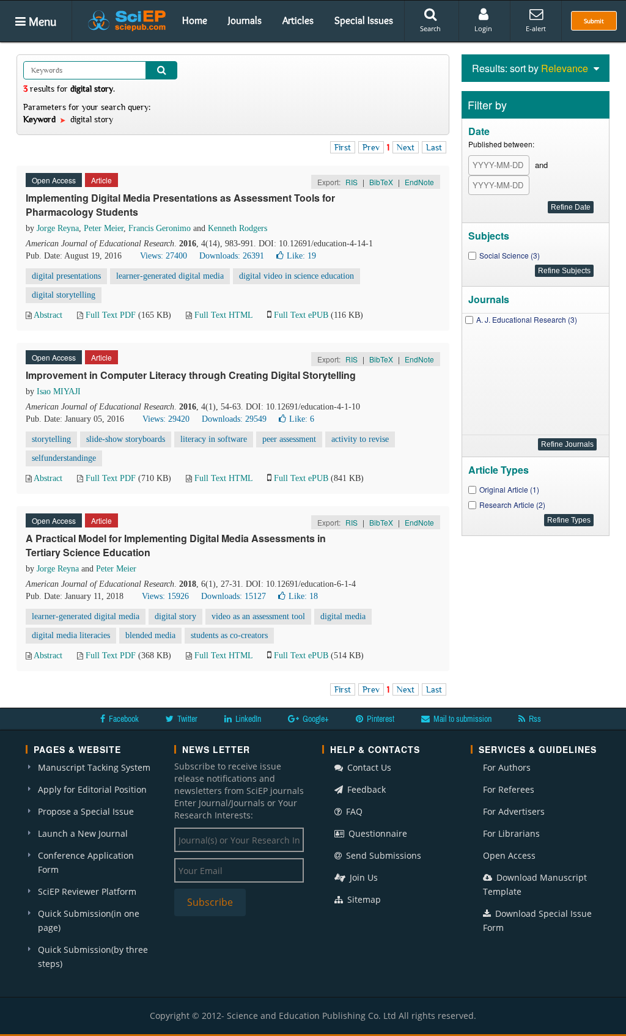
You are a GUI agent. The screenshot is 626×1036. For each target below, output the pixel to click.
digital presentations (66, 276)
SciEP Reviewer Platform (87, 891)
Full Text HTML (223, 315)
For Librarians (511, 833)
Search (430, 28)
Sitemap (363, 899)
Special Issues (363, 20)
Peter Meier (103, 228)
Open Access (509, 855)
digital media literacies (71, 635)
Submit (594, 21)
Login (483, 28)
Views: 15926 (165, 596)
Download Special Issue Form (537, 920)
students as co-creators (229, 635)
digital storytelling (63, 294)
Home (194, 20)
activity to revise (360, 439)
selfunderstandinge (64, 458)
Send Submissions (382, 855)
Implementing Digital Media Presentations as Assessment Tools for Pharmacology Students (180, 205)
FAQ (353, 811)
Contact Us (368, 767)
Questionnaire (376, 833)
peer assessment (289, 439)
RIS (351, 182)
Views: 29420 (166, 419)
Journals (245, 20)
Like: (301, 255)
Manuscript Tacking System (94, 767)
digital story (175, 616)
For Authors (507, 767)
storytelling (51, 439)
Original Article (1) (509, 489)
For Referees (508, 789)
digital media (343, 616)
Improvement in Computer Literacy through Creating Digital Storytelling (191, 375)
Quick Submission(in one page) (88, 920)
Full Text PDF (111, 315)
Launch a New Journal (83, 833)
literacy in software (213, 439)
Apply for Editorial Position (92, 789)
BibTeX (381, 182)
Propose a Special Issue (86, 811)
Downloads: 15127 (233, 596)
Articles (298, 20)
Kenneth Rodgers (237, 228)
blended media (150, 635)
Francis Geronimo (159, 228)
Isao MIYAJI (59, 391)
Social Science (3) (509, 255)
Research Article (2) (512, 504)
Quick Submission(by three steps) (93, 956)
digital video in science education (296, 276)
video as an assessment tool (258, 616)
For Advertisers (514, 811)
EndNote (419, 182)
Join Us (362, 877)
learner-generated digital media (170, 276)
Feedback (365, 789)
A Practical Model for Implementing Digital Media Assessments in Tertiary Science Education (176, 545)
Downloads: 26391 (231, 255)
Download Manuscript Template (535, 884)
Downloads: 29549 (234, 419)
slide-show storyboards (125, 439)
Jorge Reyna (58, 228)
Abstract (48, 315)
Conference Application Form (86, 862)
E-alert (536, 28)
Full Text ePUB (301, 315)
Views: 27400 (163, 255)
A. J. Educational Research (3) (526, 319)
